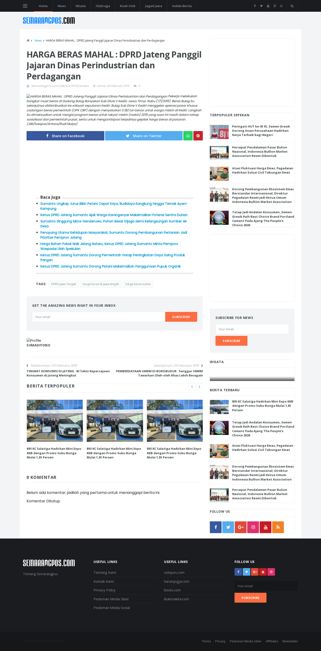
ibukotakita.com (176, 599)
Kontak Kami (104, 581)
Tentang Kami (105, 572)
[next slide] (199, 386)
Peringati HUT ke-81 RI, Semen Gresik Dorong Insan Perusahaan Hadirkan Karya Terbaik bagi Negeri (261, 130)
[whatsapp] (281, 6)
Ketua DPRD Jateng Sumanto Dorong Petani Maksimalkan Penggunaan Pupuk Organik (110, 266)
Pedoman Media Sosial (112, 607)
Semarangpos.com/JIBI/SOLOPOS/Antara (60, 86)
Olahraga (103, 6)
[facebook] (254, 6)
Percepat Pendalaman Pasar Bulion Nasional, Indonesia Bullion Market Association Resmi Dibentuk (260, 151)
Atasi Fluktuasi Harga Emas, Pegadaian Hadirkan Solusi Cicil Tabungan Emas (262, 170)
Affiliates (272, 641)
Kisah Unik (127, 6)
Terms (206, 641)
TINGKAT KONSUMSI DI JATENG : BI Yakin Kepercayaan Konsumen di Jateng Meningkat (68, 373)
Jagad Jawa (153, 6)
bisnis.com (172, 590)
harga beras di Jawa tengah (101, 284)
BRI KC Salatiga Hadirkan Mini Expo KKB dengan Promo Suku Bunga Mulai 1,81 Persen (54, 452)
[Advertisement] (252, 71)
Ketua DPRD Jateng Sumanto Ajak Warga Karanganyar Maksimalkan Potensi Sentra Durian (114, 215)
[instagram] (274, 6)
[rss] (278, 527)
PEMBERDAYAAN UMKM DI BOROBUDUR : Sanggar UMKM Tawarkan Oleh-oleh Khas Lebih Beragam (159, 373)
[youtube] (268, 6)
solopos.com (174, 572)
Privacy (220, 641)
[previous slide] (192, 386)
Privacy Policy (105, 590)
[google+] (254, 572)
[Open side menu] (25, 6)
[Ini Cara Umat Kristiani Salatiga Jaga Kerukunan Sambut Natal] (252, 376)
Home (43, 6)
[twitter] (261, 6)
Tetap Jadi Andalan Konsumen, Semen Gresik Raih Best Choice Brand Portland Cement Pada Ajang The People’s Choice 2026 (263, 218)
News (62, 6)
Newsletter (290, 641)
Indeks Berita (182, 6)
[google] (241, 527)
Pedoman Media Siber (111, 599)
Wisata (81, 6)
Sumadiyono (39, 345)
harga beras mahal (138, 284)
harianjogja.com (176, 581)
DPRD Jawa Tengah (63, 284)
